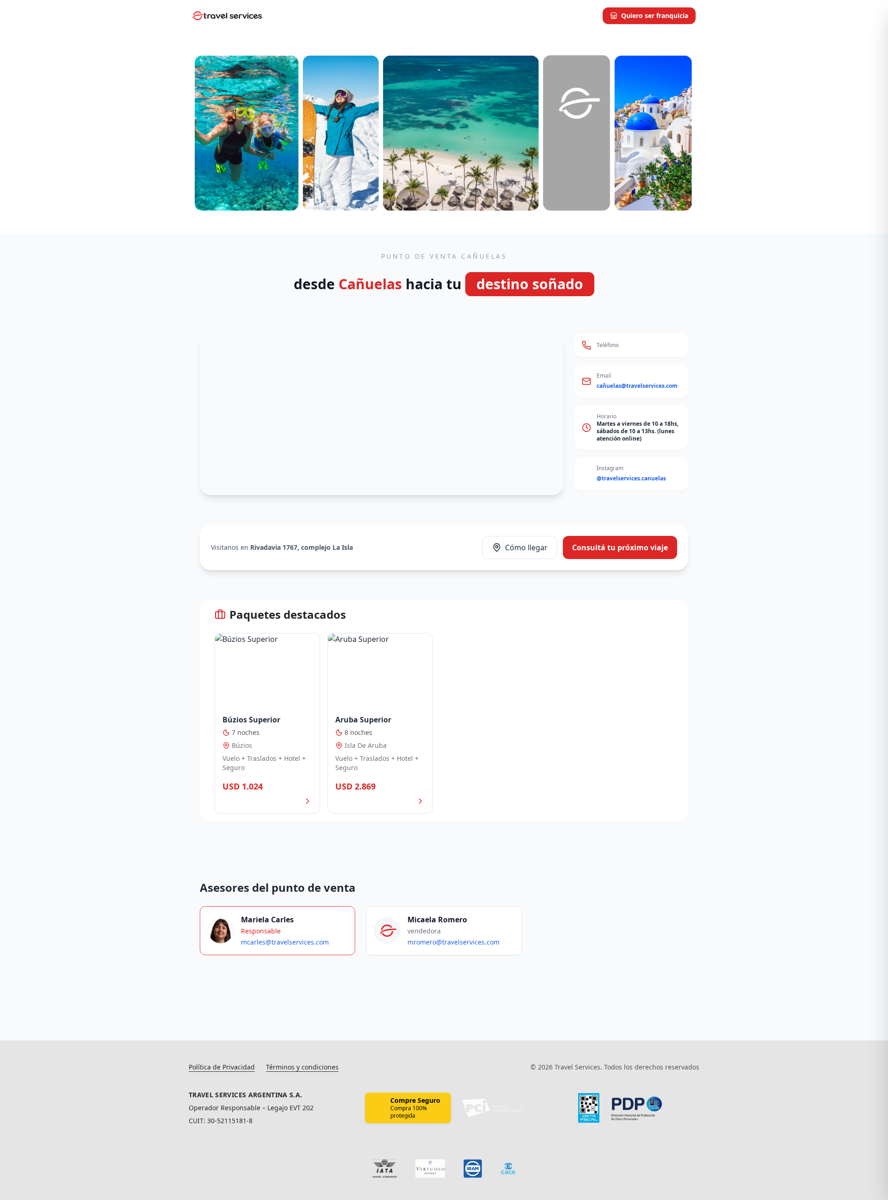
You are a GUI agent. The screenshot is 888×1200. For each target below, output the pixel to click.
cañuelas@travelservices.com (637, 386)
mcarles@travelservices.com (285, 942)
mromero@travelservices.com (453, 942)
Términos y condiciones (302, 1067)
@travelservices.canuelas (631, 478)
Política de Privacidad (222, 1067)
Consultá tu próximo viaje (620, 547)
